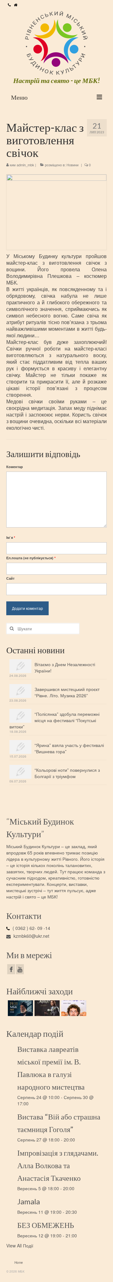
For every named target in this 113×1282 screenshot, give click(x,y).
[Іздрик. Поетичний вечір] (19, 1008)
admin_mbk (25, 164)
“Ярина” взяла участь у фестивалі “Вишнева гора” (69, 748)
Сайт (10, 578)
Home (18, 1262)
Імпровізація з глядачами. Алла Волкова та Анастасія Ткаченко (57, 1165)
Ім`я (10, 537)
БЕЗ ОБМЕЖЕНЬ (45, 1225)
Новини (72, 164)
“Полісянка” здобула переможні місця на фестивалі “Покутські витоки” (54, 720)
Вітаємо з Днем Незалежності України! (65, 667)
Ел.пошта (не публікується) (31, 557)
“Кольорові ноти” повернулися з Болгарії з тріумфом (67, 773)
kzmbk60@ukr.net (30, 936)
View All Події (19, 1245)
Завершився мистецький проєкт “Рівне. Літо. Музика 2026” (67, 692)
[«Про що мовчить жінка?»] (46, 1008)
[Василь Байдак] (73, 1008)
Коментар (14, 466)
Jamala (28, 1201)
